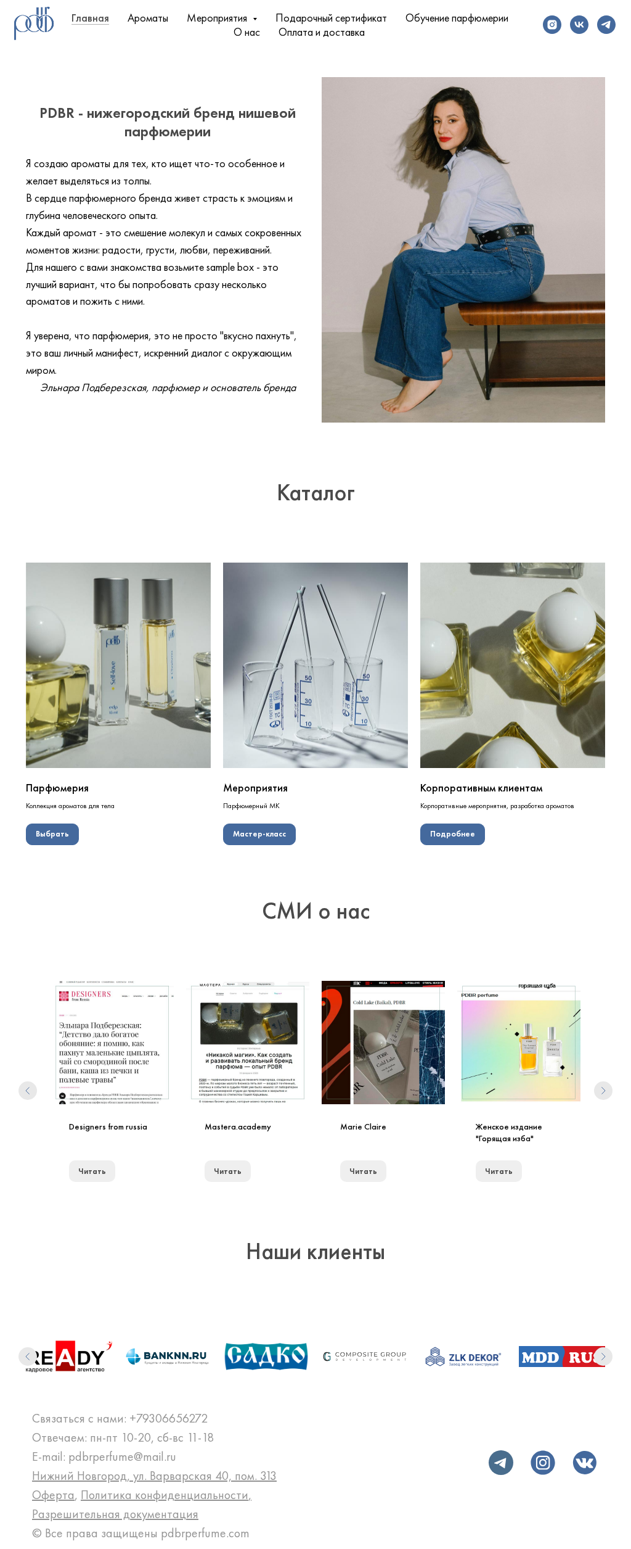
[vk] (579, 24)
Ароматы (148, 17)
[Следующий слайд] (603, 1090)
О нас (247, 32)
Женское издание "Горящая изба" (509, 1132)
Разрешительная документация (115, 1514)
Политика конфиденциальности (164, 1495)
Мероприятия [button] (218, 17)
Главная (90, 17)
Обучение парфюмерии (456, 17)
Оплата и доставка (322, 32)
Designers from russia (108, 1126)
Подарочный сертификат (331, 17)
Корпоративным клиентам (481, 787)
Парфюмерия (57, 787)
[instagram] (552, 24)
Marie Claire (363, 1126)
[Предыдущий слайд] (27, 1090)
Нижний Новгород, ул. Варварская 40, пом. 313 (154, 1476)
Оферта (53, 1495)
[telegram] (606, 24)
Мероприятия (255, 787)
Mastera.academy (238, 1126)
